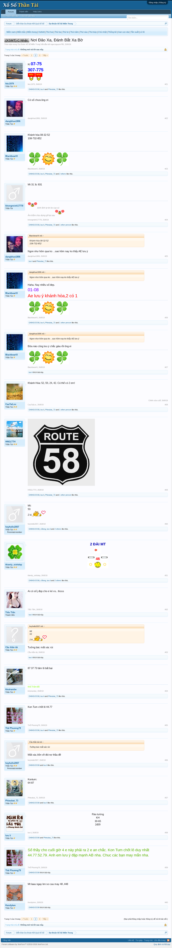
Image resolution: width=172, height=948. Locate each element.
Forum (11, 12)
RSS (168, 940)
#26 (166, 318)
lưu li (42, 89)
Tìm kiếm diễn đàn (11, 16)
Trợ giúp (139, 940)
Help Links (37, 12)
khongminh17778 (14, 205)
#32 (166, 609)
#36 (166, 760)
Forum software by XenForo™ (25, 944)
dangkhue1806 (12, 121)
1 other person (65, 225)
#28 (166, 405)
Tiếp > (45, 55)
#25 (166, 256)
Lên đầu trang (159, 940)
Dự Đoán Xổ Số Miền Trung (29, 44)
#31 (166, 575)
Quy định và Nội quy (162, 944)
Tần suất (135, 32)
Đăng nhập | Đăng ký (157, 3)
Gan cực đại (123, 32)
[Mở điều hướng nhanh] (166, 23)
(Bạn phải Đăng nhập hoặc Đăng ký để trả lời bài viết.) (146, 919)
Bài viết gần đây (28, 16)
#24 (166, 220)
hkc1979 (9, 83)
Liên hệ (131, 940)
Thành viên (23, 12)
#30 (166, 524)
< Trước (25, 55)
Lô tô (142, 32)
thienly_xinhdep (13, 564)
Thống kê (112, 32)
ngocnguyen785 (57, 44)
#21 (166, 84)
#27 (166, 367)
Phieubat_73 (53, 89)
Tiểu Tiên (10, 612)
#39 (166, 867)
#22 (166, 118)
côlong (43, 529)
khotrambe (10, 689)
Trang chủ (148, 940)
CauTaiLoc (10, 404)
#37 (166, 798)
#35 (166, 725)
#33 (166, 652)
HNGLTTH (10, 441)
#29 (166, 490)
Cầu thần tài (11, 647)
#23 (166, 169)
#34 (166, 691)
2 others (62, 174)
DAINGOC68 (34, 89)
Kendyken (10, 905)
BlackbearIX (11, 156)
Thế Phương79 (13, 728)
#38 (166, 833)
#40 (166, 902)
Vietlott (41, 32)
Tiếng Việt (7, 940)
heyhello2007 (12, 527)
